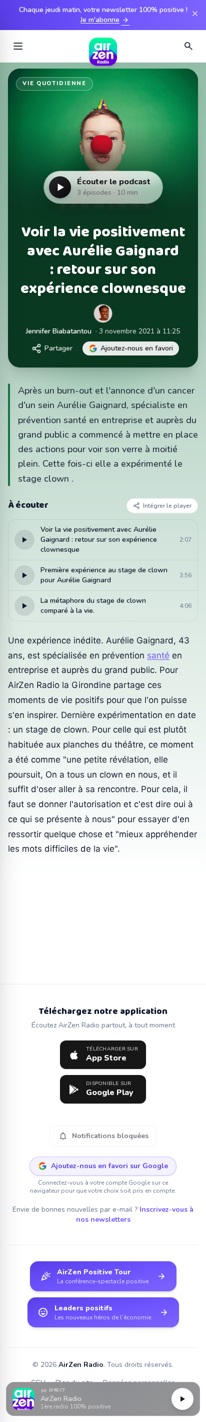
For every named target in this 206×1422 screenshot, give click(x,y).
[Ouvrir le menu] (18, 46)
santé (158, 655)
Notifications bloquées (103, 1136)
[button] (103, 1399)
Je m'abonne (105, 20)
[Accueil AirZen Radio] (103, 46)
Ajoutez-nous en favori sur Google (109, 1166)
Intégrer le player (167, 506)
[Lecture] (183, 1399)
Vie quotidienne (54, 83)
